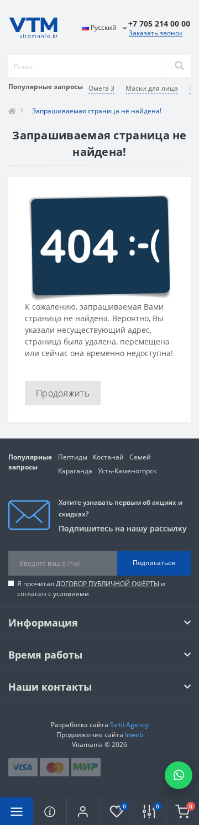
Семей (140, 457)
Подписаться (154, 562)
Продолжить (63, 393)
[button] (83, 811)
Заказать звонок (155, 33)
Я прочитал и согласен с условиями (91, 588)
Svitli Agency (129, 724)
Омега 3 (101, 88)
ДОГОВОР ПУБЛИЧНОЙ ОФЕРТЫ (107, 583)
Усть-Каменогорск (127, 471)
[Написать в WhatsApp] (178, 775)
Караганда (75, 471)
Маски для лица (151, 88)
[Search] (179, 66)
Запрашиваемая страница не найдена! (96, 111)
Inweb (134, 734)
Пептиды (72, 457)
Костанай (108, 457)
